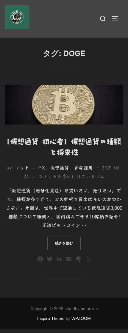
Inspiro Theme (51, 318)
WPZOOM (81, 318)
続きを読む (68, 243)
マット (22, 167)
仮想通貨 (59, 167)
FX (41, 167)
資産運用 (83, 167)
